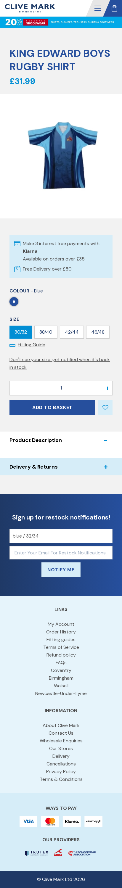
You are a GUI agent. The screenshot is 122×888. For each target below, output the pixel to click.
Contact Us (61, 733)
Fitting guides (61, 639)
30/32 (21, 332)
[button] (97, 8)
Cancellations (61, 764)
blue (13, 301)
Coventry (61, 670)
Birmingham (61, 678)
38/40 (45, 332)
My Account (61, 624)
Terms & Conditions (61, 779)
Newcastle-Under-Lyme (61, 693)
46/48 (98, 332)
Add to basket (52, 407)
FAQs (61, 662)
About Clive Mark (61, 725)
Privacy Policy (61, 771)
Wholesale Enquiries (61, 741)
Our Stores (61, 748)
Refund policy (61, 655)
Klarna (30, 251)
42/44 (72, 332)
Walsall (61, 686)
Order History (61, 632)
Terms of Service (61, 647)
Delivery (61, 756)
